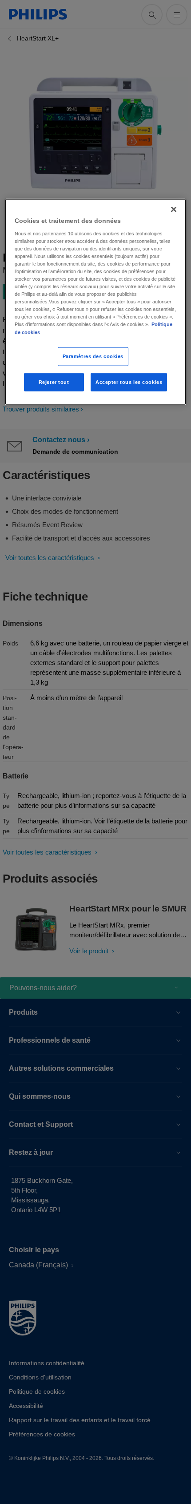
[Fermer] (173, 209)
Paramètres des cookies (93, 356)
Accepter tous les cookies (129, 381)
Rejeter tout (54, 381)
